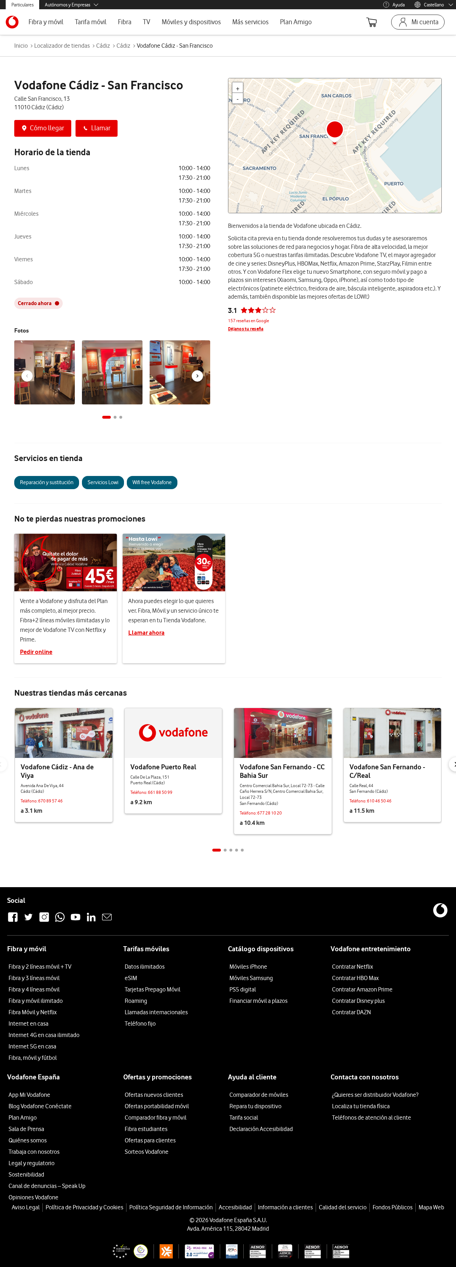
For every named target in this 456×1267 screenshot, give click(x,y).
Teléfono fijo (140, 1023)
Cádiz (103, 45)
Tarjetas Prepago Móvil (152, 989)
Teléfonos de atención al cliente (371, 1117)
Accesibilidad (235, 1207)
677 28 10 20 (269, 813)
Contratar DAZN (351, 1012)
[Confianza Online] (127, 1251)
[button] (106, 417)
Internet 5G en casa (32, 1046)
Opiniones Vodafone (33, 1197)
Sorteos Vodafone (147, 1151)
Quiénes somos (28, 1140)
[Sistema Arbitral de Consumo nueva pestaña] (163, 1251)
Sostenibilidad (26, 1174)
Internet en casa (28, 1023)
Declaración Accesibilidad (261, 1128)
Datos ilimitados (145, 966)
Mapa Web (431, 1207)
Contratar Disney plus (358, 1000)
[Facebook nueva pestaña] (13, 921)
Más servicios (250, 22)
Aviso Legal (26, 1207)
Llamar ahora (146, 632)
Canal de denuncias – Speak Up (47, 1185)
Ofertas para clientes (150, 1140)
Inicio (21, 45)
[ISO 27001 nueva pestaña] (254, 1251)
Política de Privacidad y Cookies (84, 1207)
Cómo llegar (47, 128)
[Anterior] (27, 376)
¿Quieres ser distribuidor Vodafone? (375, 1094)
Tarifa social (243, 1117)
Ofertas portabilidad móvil (157, 1106)
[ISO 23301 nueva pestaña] (338, 1251)
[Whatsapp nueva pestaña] (60, 921)
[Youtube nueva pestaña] (75, 921)
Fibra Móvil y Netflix (33, 1012)
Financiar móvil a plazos (258, 1000)
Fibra (124, 22)
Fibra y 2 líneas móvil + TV (40, 966)
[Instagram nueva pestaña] (44, 921)
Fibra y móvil (45, 22)
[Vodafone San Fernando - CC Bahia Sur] (283, 733)
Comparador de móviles (258, 1094)
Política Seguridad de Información (171, 1207)
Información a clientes (285, 1207)
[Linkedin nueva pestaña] (91, 921)
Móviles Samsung (251, 977)
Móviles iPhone (248, 966)
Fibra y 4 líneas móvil (34, 989)
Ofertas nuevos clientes (154, 1094)
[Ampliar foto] (68, 347)
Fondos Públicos (393, 1207)
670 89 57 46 (50, 800)
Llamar (100, 128)
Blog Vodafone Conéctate (40, 1106)
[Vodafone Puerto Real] (173, 733)
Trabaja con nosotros (34, 1151)
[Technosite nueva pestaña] (196, 1251)
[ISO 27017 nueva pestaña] (282, 1251)
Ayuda (399, 4)
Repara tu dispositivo (255, 1106)
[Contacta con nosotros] (107, 921)
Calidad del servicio (343, 1207)
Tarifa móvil (91, 22)
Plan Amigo (296, 22)
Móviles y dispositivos (191, 22)
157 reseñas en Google (248, 320)
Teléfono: (29, 800)
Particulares (22, 4)
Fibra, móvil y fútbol (33, 1057)
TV (146, 22)
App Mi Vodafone (29, 1094)
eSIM (131, 977)
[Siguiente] (197, 376)
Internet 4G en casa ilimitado (44, 1034)
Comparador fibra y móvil (155, 1117)
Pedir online (36, 651)
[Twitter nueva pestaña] (28, 921)
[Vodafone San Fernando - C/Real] (392, 733)
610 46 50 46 (379, 800)
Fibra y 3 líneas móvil (34, 977)
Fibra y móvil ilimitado (36, 1000)
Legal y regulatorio (32, 1163)
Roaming (136, 1000)
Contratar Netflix (352, 966)
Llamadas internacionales (156, 1012)
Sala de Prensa (26, 1128)
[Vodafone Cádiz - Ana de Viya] (64, 733)
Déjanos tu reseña (245, 328)
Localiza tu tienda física (361, 1106)
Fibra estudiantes (146, 1128)
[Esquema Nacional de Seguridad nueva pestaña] (229, 1251)
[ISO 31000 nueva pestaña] (309, 1251)
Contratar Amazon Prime (362, 989)
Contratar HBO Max (355, 977)
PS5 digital (242, 989)
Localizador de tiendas (62, 45)
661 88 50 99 (160, 792)
